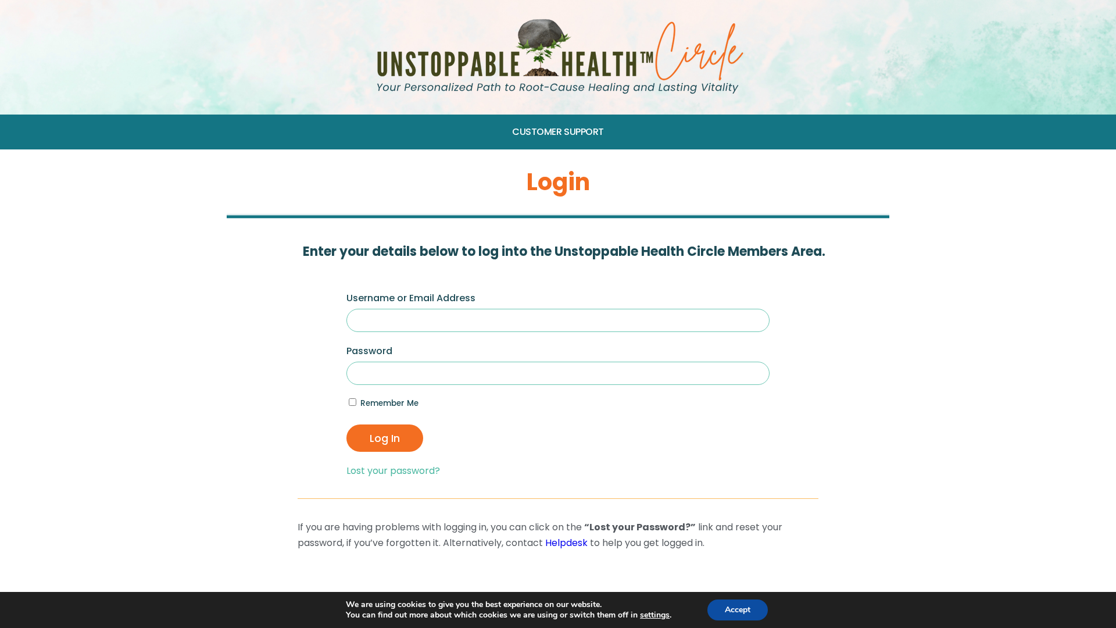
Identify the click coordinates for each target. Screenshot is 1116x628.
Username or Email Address (410, 298)
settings (655, 615)
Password (369, 351)
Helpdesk (566, 543)
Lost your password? (393, 470)
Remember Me (388, 403)
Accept (737, 609)
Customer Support (558, 131)
